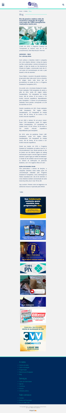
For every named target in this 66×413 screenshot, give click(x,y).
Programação (23, 370)
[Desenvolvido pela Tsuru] (33, 410)
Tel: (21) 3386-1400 (24, 402)
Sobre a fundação (24, 367)
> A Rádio (25, 11)
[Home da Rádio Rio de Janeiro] (33, 5)
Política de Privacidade (25, 400)
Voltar (21, 192)
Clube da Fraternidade (25, 381)
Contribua (22, 386)
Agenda (21, 384)
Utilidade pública (24, 391)
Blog (20, 374)
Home (20, 11)
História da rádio (24, 365)
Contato (21, 398)
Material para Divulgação (26, 372)
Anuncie (21, 388)
